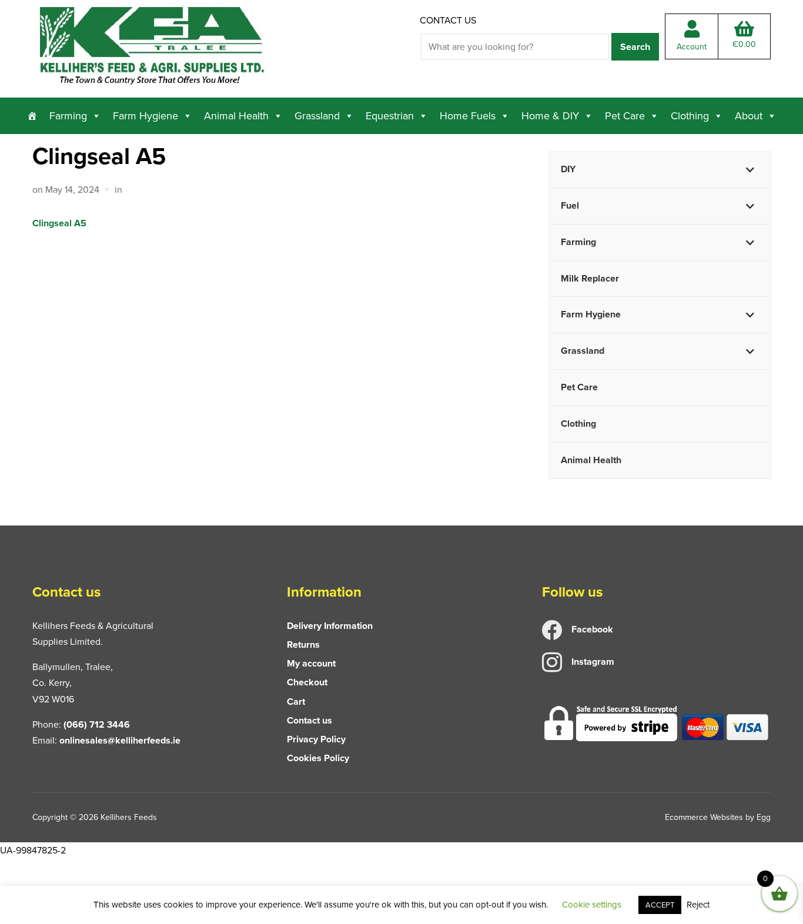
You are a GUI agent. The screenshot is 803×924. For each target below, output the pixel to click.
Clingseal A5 (59, 223)
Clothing (690, 115)
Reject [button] (698, 904)
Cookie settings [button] (591, 904)
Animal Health (236, 115)
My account (311, 663)
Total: (744, 44)
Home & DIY (550, 115)
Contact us (448, 20)
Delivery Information (330, 625)
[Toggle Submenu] (750, 170)
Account (692, 47)
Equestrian (390, 115)
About (748, 115)
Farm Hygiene (145, 115)
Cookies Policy (318, 758)
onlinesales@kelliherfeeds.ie (119, 740)
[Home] (32, 116)
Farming (68, 115)
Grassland (317, 115)
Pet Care (625, 115)
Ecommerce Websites (704, 817)
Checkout (307, 682)
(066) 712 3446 (96, 724)
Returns (303, 644)
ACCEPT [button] (659, 904)
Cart (296, 701)
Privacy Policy (316, 739)
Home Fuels (468, 115)
